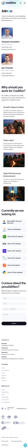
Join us (3, 378)
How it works (5, 399)
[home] (8, 3)
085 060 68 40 (10, 408)
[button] (25, 3)
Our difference (5, 402)
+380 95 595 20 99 (6, 47)
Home (3, 389)
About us (4, 375)
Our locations (5, 370)
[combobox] (5, 309)
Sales (3, 394)
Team (3, 368)
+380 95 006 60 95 (6, 73)
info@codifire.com (22, 408)
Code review (4, 397)
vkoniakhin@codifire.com (8, 49)
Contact (3, 380)
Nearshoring (5, 392)
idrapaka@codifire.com (7, 75)
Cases (3, 373)
